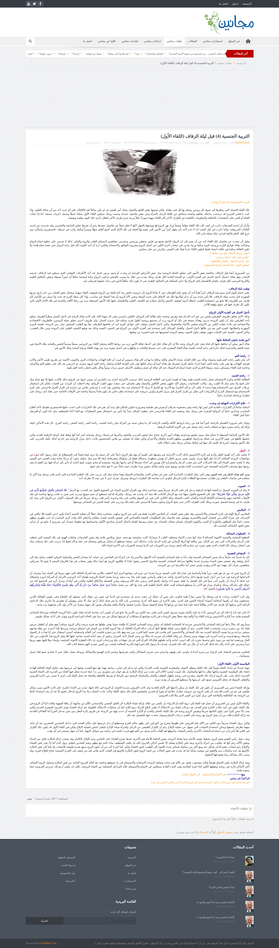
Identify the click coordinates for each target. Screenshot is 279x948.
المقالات (192, 41)
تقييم (29, 798)
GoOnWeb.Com (48, 943)
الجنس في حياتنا (158, 782)
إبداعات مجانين (152, 41)
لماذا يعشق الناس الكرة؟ (222, 887)
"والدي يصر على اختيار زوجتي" (232, 257)
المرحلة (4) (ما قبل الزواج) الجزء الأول (231, 782)
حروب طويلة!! (79, 53)
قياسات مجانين (129, 41)
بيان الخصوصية (67, 873)
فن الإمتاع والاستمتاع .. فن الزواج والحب (203, 774)
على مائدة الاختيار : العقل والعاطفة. (230, 261)
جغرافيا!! (95, 53)
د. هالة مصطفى (221, 142)
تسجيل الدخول (225, 832)
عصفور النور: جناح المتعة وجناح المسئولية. (226, 265)
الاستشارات (130, 880)
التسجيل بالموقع (66, 857)
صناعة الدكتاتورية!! (225, 857)
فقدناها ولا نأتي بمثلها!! (152, 53)
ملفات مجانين (174, 41)
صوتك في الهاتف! (127, 53)
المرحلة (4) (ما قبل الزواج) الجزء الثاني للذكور (190, 782)
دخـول (235, 3)
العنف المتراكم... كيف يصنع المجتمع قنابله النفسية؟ (43, 53)
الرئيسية (247, 3)
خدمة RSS (131, 888)
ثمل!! (170, 53)
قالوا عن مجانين (107, 41)
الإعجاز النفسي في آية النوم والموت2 (215, 902)
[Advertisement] (139, 100)
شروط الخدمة (68, 865)
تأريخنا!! (109, 53)
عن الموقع (234, 41)
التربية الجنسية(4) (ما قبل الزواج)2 (230, 202)
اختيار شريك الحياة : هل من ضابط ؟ (230, 253)
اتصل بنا (223, 3)
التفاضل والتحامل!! (188, 53)
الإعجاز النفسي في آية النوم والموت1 (215, 917)
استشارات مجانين (213, 41)
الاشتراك (204, 832)
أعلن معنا (70, 880)
